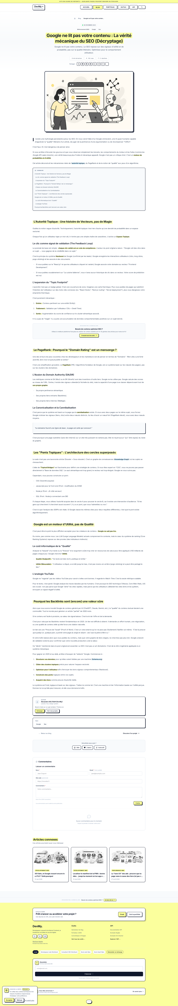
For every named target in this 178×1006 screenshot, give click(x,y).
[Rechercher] (141, 7)
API (133, 7)
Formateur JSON (76, 933)
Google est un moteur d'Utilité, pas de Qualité (48, 197)
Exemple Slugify (115, 933)
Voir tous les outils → (78, 939)
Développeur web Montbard (49, 952)
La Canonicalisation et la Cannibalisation (47, 190)
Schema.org (97, 659)
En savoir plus (29, 1000)
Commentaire (41, 785)
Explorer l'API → (115, 939)
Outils (123, 7)
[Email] (35, 936)
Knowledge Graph (121, 459)
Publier (138, 803)
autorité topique (78, 163)
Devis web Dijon (85, 952)
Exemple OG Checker (116, 935)
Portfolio (110, 7)
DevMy (38, 926)
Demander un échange (115, 952)
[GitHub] (45, 936)
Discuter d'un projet (130, 733)
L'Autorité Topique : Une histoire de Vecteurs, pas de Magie (53, 174)
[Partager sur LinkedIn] (82, 64)
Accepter (9, 1000)
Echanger (40, 711)
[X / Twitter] (40, 936)
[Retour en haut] (89, 1002)
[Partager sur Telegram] (98, 64)
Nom (38, 770)
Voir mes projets (52, 711)
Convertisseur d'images (78, 935)
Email (96, 770)
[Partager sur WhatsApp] (94, 64)
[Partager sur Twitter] (78, 64)
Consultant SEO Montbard (69, 952)
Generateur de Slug (77, 930)
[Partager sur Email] (103, 64)
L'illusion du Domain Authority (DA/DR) (47, 187)
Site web (42, 778)
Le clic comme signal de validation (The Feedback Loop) (52, 177)
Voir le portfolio (134, 914)
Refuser (19, 1000)
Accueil (86, 7)
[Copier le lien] (107, 64)
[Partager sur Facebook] (86, 64)
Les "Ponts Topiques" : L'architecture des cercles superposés (53, 194)
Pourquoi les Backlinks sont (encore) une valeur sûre (50, 207)
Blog (98, 7)
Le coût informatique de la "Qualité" (46, 200)
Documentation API (116, 930)
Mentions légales (38, 941)
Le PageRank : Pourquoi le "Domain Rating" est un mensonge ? (54, 184)
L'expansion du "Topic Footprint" (45, 180)
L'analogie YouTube (41, 204)
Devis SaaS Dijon (99, 952)
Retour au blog (45, 733)
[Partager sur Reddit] (90, 64)
